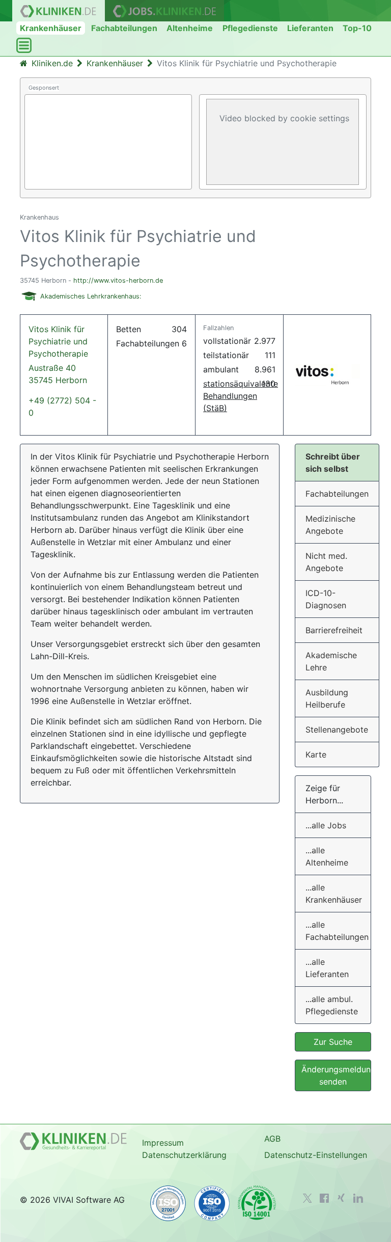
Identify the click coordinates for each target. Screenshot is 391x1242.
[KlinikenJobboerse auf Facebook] (324, 1198)
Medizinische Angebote (330, 525)
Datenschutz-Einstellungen (315, 1155)
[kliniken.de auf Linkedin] (358, 1198)
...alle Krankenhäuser (333, 893)
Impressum (163, 1143)
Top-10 (357, 28)
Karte (315, 754)
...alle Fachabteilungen (337, 931)
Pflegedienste (250, 28)
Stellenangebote (336, 729)
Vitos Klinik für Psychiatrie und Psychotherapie (58, 354)
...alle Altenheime (326, 856)
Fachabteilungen (124, 28)
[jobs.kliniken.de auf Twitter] (307, 1198)
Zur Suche (333, 1042)
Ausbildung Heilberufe (326, 698)
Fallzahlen (218, 328)
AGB (272, 1138)
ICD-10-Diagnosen (325, 599)
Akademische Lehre (331, 661)
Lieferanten (310, 28)
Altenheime (189, 28)
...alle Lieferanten (327, 968)
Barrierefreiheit (333, 630)
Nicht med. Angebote (326, 562)
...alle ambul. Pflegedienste (331, 1005)
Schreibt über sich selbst (332, 462)
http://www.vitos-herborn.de (118, 280)
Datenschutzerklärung (184, 1155)
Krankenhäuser (50, 28)
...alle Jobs (325, 825)
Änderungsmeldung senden (336, 1075)
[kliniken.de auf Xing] (341, 1198)
